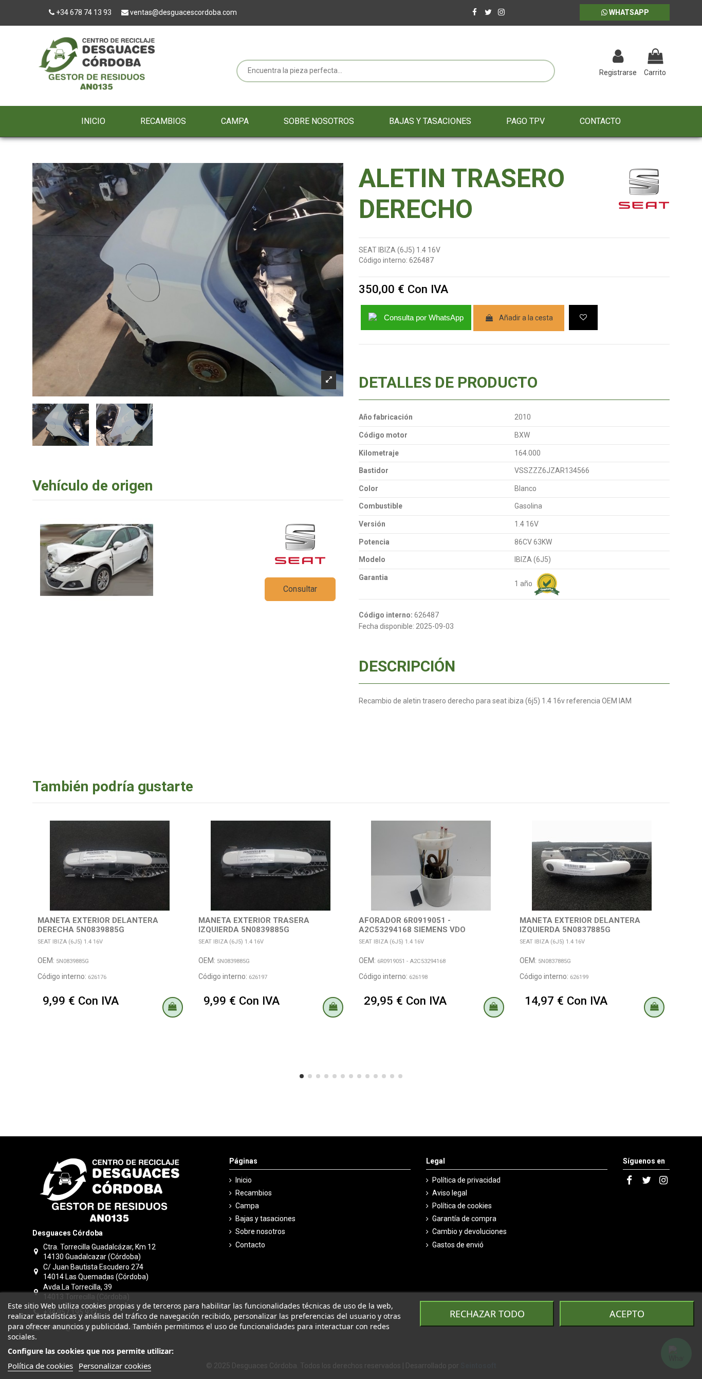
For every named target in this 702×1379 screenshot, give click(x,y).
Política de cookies (462, 1206)
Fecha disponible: (386, 626)
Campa (247, 1206)
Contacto (250, 1245)
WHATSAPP (628, 12)
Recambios (253, 1193)
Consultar (300, 589)
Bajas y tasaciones (265, 1218)
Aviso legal (449, 1193)
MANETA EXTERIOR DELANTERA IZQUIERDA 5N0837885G (580, 925)
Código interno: (383, 260)
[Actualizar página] (564, 57)
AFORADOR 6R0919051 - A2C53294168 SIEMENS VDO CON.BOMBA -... (412, 929)
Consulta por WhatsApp (424, 317)
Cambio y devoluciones (469, 1231)
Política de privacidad (466, 1180)
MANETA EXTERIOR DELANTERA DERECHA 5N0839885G (98, 925)
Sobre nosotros (260, 1231)
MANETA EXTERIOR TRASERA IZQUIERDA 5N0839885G (253, 925)
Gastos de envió (458, 1245)
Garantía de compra (464, 1218)
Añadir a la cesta (526, 318)
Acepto (626, 1314)
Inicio (243, 1180)
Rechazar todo (487, 1314)
